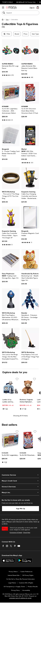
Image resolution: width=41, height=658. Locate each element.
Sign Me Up (20, 508)
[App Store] (8, 560)
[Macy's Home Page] (11, 7)
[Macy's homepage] (3, 20)
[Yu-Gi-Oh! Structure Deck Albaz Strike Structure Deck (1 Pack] (30, 93)
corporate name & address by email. (20, 598)
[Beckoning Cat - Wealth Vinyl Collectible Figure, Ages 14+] (30, 260)
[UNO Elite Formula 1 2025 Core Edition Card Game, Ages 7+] (30, 135)
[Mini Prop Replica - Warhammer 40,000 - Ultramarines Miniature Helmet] (11, 299)
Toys (7, 19)
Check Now (26, 532)
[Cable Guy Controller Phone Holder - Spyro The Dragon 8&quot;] (11, 217)
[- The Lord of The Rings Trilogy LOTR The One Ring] (11, 178)
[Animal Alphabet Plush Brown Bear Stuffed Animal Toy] (28, 387)
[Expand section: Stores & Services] (20, 487)
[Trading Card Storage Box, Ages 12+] (11, 260)
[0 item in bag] (37, 7)
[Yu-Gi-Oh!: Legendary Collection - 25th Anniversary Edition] (11, 93)
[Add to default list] (17, 379)
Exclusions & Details (16, 532)
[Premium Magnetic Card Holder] (30, 217)
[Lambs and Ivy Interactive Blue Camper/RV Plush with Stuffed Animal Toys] (10, 387)
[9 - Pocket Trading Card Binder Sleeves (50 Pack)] (11, 135)
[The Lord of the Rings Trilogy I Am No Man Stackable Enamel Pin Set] (11, 338)
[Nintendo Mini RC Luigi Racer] (11, 50)
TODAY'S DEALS (7, 2)
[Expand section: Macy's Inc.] (20, 492)
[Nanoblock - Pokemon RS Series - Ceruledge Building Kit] (30, 299)
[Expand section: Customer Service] (20, 475)
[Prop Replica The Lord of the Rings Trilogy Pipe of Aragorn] (30, 338)
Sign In (32, 7)
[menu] (3, 7)
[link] (11, 69)
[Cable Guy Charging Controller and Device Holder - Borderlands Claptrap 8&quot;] (30, 178)
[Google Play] (24, 560)
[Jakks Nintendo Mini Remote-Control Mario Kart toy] (30, 50)
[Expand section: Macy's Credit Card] (20, 481)
